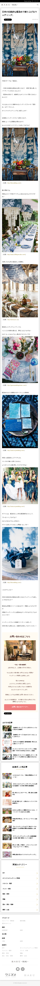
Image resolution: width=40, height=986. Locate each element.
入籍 (3, 941)
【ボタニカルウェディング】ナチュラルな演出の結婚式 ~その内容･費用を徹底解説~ (25, 784)
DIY (4, 873)
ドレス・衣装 (7, 888)
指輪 (4, 899)
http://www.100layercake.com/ (16, 254)
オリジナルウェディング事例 (11, 878)
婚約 (3, 927)
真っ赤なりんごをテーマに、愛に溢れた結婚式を (25, 793)
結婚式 (4, 945)
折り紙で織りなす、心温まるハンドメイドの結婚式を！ (25, 802)
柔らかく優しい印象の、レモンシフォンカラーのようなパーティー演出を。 (25, 845)
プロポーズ (5, 918)
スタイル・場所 (7, 883)
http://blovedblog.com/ (14, 183)
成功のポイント (6, 923)
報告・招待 (6, 894)
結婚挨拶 (4, 930)
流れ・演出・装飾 (8, 904)
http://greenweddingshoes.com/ (16, 385)
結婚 (3, 938)
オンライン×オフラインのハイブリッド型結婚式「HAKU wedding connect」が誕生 (25, 749)
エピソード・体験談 (8, 920)
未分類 (4, 934)
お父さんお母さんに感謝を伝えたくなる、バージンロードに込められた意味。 (25, 811)
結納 (21, 930)
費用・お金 (6, 909)
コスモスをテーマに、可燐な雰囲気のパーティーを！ (25, 776)
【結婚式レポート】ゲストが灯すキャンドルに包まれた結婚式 (25, 728)
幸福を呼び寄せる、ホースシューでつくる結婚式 (25, 819)
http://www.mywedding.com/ (15, 506)
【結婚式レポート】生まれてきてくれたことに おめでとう (25, 735)
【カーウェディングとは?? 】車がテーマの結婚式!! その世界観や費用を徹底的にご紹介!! (24, 828)
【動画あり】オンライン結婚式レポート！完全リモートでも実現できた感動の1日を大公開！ (25, 756)
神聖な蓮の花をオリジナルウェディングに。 (25, 854)
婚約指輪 (22, 920)
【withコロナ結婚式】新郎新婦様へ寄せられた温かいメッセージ (25, 742)
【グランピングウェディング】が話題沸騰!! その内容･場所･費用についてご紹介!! (25, 837)
